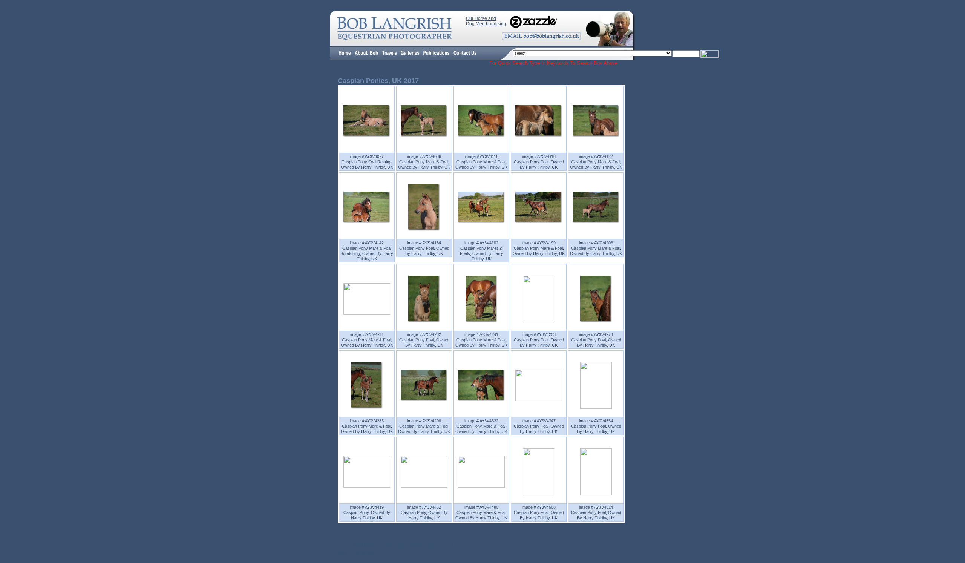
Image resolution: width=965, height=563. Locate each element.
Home (343, 545)
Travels (382, 545)
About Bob (361, 545)
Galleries (400, 545)
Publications (422, 545)
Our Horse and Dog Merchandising (486, 21)
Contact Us (447, 545)
